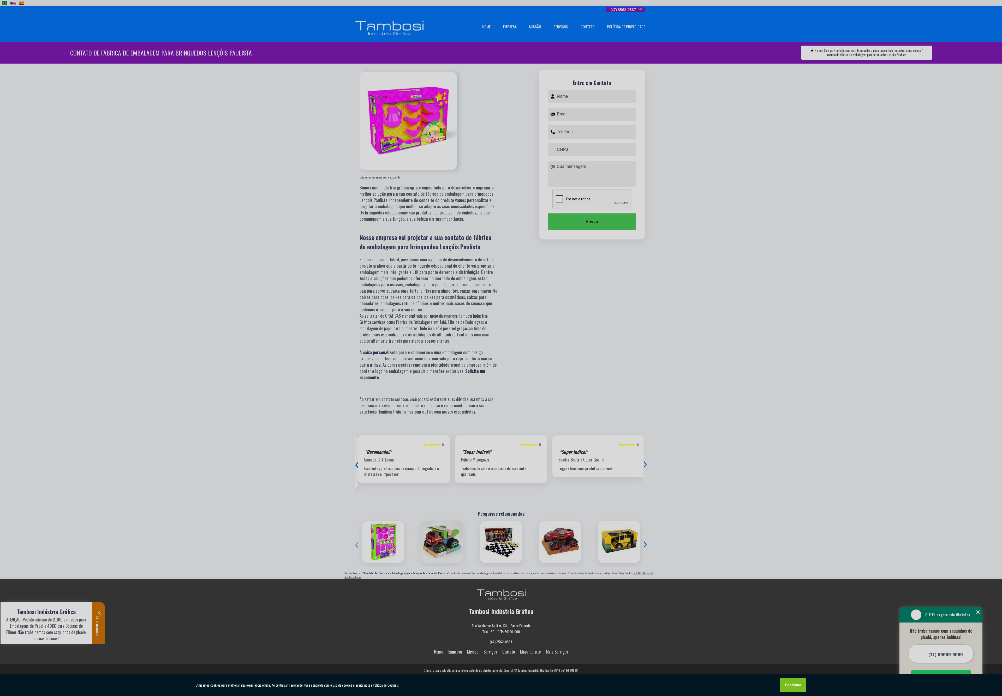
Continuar (793, 685)
